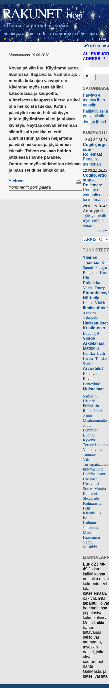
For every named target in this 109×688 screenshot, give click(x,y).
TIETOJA (98, 39)
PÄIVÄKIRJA (13, 34)
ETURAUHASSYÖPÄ (67, 34)
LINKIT (93, 34)
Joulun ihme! (94, 122)
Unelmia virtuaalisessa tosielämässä (95, 195)
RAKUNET (32, 13)
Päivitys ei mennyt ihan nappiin (94, 100)
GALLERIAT (37, 34)
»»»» (102, 230)
